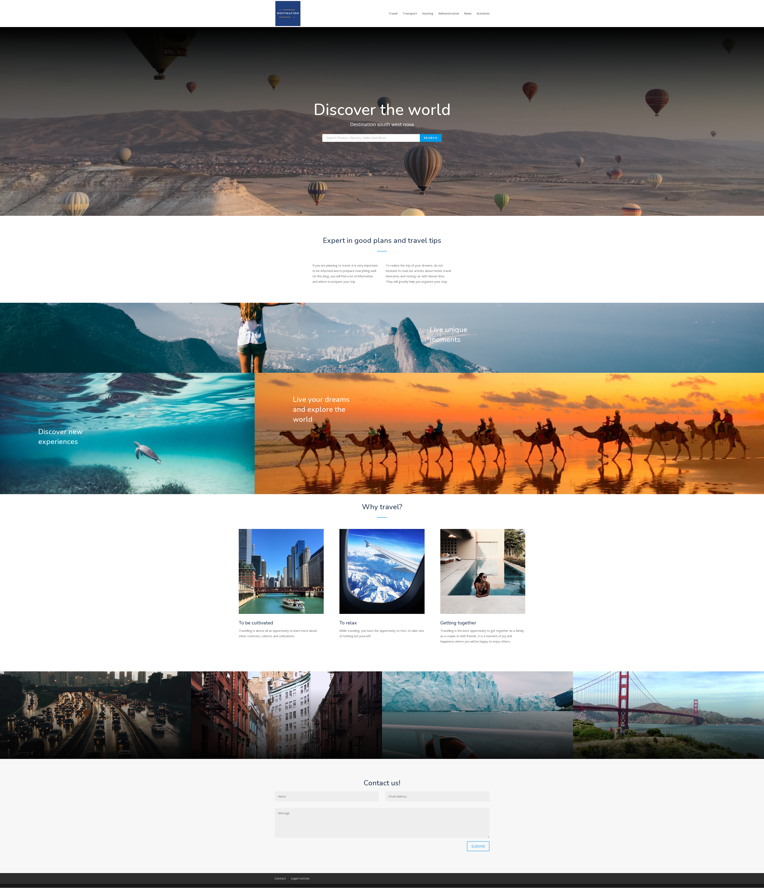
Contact (280, 878)
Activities (483, 13)
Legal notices (300, 878)
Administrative (448, 13)
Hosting (427, 13)
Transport (410, 13)
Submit (478, 846)
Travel (393, 13)
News (468, 13)
